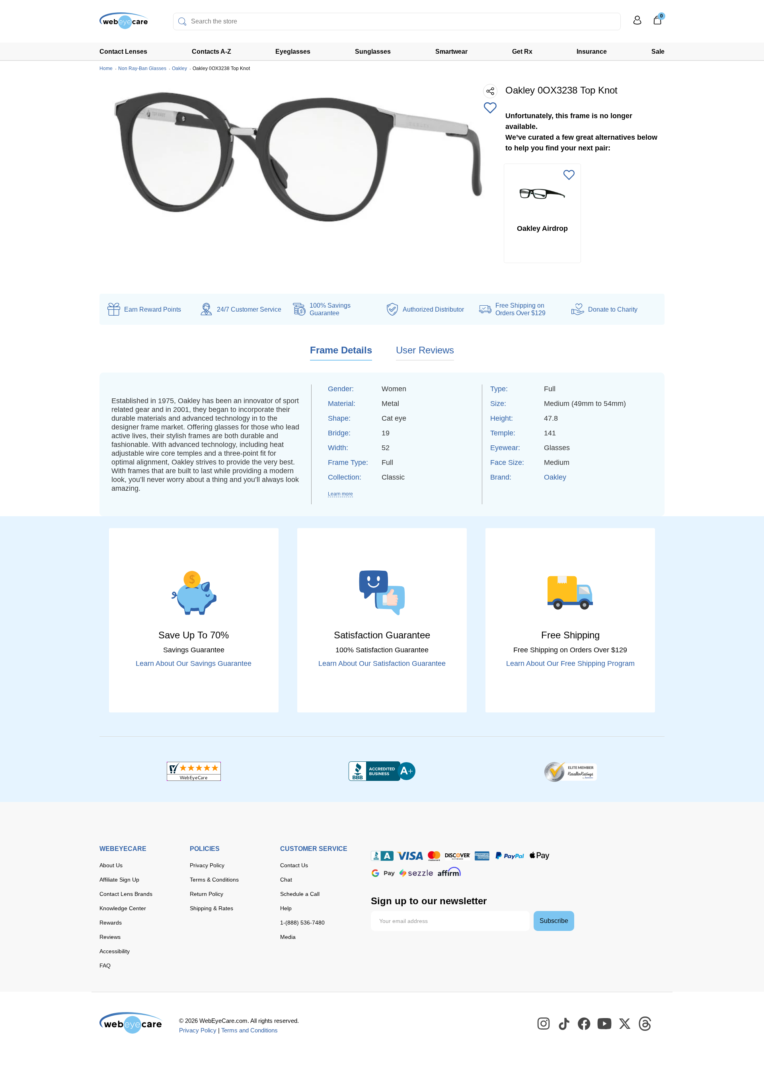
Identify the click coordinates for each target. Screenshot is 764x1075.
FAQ (105, 965)
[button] (490, 108)
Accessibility (114, 951)
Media (288, 937)
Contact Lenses (123, 51)
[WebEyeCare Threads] (645, 1024)
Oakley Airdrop (542, 228)
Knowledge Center (122, 908)
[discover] (457, 856)
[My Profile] (637, 24)
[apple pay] (540, 856)
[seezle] (416, 873)
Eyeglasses (292, 51)
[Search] (182, 21)
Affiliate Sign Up (119, 879)
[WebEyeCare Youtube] (605, 1024)
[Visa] (410, 856)
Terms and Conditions (249, 1030)
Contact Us (294, 865)
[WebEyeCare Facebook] (584, 1024)
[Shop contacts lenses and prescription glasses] (124, 23)
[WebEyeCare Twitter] (625, 1024)
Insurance (592, 51)
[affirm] (449, 871)
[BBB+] (382, 771)
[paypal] (510, 856)
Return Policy (206, 894)
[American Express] (482, 856)
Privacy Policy (207, 865)
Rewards (110, 922)
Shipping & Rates (211, 908)
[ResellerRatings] (570, 771)
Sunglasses (373, 51)
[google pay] (383, 873)
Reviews (110, 937)
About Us (111, 865)
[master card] (434, 856)
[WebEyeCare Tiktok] (564, 1024)
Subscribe (554, 920)
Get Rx (522, 51)
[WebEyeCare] (131, 1023)
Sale (658, 51)
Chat (286, 879)
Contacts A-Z (211, 51)
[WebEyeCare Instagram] (544, 1024)
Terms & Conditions (214, 879)
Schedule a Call (300, 894)
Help (286, 908)
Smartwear (451, 51)
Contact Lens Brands (125, 894)
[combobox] (397, 21)
